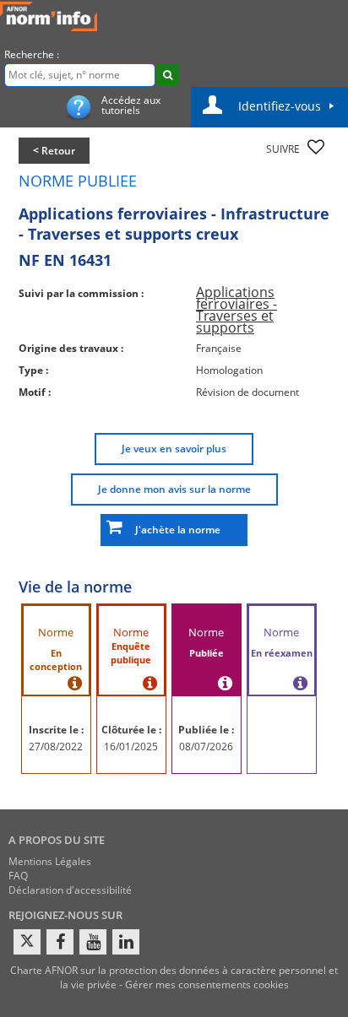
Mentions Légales (49, 861)
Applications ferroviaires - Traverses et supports (236, 310)
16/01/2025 (131, 746)
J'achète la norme (174, 529)
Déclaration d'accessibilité (70, 890)
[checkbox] (315, 147)
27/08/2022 (56, 746)
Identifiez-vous (279, 106)
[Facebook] (59, 942)
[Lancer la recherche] (167, 74)
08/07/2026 (206, 746)
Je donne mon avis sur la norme (174, 489)
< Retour (54, 150)
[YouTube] (92, 942)
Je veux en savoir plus (174, 448)
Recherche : (31, 54)
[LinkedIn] (125, 942)
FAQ (18, 875)
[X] (27, 942)
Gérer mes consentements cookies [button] (207, 984)
